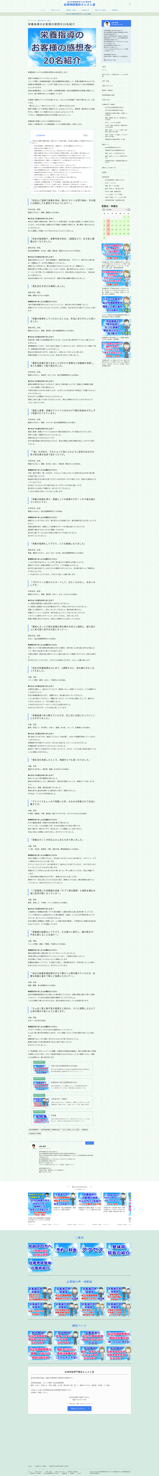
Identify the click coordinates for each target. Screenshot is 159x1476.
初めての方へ (56, 10)
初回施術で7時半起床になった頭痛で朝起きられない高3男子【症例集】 (116, 338)
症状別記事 (105, 177)
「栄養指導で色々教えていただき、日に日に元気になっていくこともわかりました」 (58, 172)
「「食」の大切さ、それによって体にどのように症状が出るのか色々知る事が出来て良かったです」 (62, 158)
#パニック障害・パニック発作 (71, 1129)
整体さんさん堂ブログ (109, 167)
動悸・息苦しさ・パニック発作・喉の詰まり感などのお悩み (116, 130)
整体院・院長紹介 (107, 90)
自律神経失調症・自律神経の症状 (115, 200)
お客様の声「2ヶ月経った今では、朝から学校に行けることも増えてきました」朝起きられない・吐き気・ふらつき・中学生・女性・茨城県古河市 (116, 363)
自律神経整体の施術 (108, 95)
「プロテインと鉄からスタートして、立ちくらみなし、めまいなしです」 (54, 165)
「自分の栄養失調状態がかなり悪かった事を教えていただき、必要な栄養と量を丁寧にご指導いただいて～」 (63, 187)
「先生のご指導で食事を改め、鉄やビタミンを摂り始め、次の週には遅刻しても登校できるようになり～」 (62, 142)
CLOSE (85, 135)
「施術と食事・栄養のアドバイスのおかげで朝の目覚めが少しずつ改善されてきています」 (60, 155)
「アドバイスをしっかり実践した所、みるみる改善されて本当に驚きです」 (55, 177)
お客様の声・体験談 (45, 20)
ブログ (79, 1473)
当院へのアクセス (107, 86)
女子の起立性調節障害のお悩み (114, 107)
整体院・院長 (71, 10)
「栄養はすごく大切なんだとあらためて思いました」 (49, 179)
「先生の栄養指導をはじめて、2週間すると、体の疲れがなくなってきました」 (56, 170)
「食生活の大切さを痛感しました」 (43, 148)
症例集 (104, 172)
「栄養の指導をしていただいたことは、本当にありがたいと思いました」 (54, 150)
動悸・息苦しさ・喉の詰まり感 (114, 188)
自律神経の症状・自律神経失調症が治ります (116, 161)
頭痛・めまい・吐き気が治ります (115, 153)
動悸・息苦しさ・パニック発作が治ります (116, 157)
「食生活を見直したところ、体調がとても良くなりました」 (50, 174)
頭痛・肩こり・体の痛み (112, 185)
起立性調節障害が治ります (113, 147)
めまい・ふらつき (110, 183)
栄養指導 (64, 1473)
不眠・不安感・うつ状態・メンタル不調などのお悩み (116, 135)
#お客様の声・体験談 (35, 1133)
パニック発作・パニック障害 (113, 194)
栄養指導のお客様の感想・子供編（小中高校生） (116, 114)
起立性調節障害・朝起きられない (115, 180)
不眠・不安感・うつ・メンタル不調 (115, 197)
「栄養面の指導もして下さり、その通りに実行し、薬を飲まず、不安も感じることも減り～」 (60, 184)
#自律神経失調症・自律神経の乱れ (50, 1129)
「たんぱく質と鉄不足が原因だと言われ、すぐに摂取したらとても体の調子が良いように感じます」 (62, 191)
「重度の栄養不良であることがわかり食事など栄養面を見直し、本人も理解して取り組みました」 (62, 153)
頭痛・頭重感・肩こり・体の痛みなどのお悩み (116, 118)
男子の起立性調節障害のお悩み (114, 110)
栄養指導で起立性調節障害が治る (115, 150)
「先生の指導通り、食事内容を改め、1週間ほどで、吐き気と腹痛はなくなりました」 (58, 146)
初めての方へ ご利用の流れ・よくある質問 (115, 75)
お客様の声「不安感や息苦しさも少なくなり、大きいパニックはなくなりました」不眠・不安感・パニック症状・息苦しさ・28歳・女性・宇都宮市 (115, 291)
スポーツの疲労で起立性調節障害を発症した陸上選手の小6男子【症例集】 (116, 315)
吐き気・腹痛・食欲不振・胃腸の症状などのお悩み (116, 126)
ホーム (43, 10)
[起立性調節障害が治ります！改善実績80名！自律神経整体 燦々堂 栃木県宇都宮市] (79, 3)
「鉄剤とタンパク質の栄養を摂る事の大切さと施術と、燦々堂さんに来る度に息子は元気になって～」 (63, 167)
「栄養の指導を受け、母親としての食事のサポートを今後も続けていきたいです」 (57, 160)
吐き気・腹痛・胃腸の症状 (113, 191)
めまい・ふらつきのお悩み (113, 122)
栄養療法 (115, 10)
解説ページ (105, 144)
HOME (30, 1466)
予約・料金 (105, 81)
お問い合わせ (106, 99)
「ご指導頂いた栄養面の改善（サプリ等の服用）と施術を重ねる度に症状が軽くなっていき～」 (61, 182)
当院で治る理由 (100, 10)
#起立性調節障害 (33, 1129)
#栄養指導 (85, 1129)
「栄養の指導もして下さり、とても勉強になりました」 (49, 162)
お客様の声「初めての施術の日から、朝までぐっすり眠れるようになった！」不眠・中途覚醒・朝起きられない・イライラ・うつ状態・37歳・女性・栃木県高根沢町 (116, 264)
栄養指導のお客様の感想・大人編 (115, 139)
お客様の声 (85, 10)
